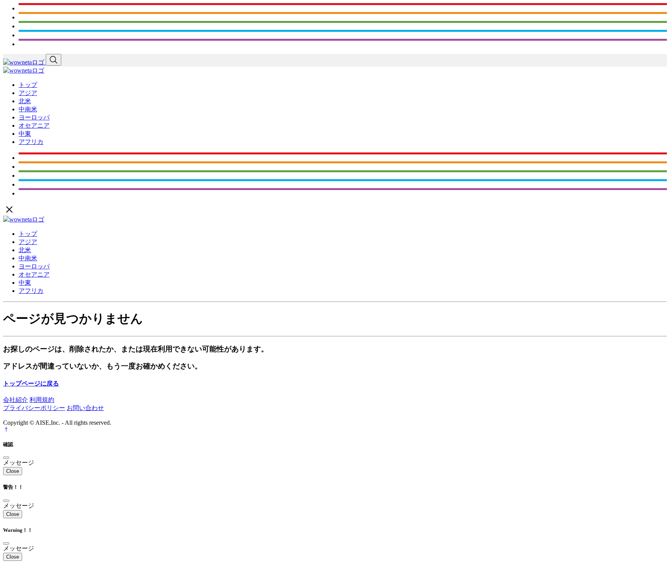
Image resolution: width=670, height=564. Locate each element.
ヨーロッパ (34, 117)
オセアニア (34, 125)
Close (12, 471)
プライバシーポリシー (34, 408)
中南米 (28, 109)
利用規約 (41, 399)
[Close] (6, 458)
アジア (28, 93)
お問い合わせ (85, 408)
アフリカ (31, 141)
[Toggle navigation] (53, 60)
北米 (25, 101)
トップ (28, 84)
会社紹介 (15, 399)
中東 (25, 133)
